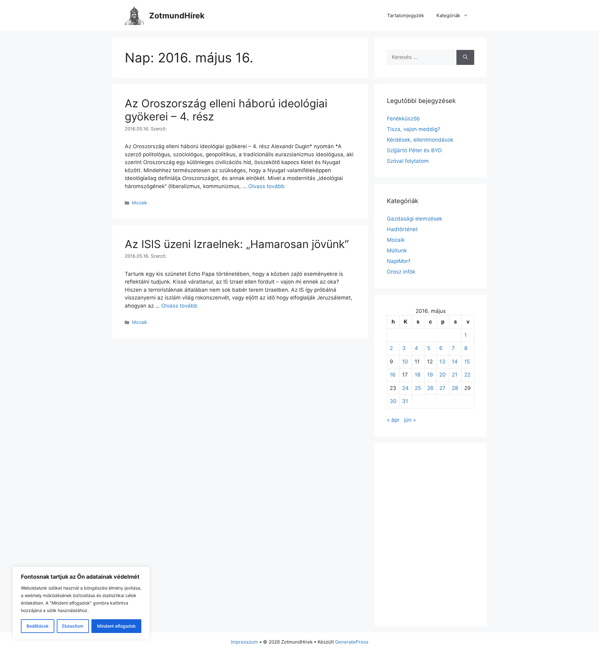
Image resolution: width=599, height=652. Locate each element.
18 (417, 375)
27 (442, 388)
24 (405, 388)
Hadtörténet (402, 229)
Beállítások (38, 626)
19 (430, 375)
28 (455, 388)
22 (467, 375)
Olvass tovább (266, 186)
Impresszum (244, 642)
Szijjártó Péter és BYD (414, 150)
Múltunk (397, 250)
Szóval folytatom (408, 161)
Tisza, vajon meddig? (413, 129)
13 (442, 361)
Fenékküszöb (403, 118)
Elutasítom (72, 626)
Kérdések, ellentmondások (420, 140)
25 (418, 388)
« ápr (393, 420)
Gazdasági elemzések (414, 219)
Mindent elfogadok (116, 626)
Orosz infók (401, 272)
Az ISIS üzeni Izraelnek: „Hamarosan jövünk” (237, 244)
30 (393, 401)
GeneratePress (351, 642)
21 (454, 375)
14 (455, 361)
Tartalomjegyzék (405, 15)
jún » (410, 420)
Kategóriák (448, 15)
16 (393, 375)
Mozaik (139, 202)
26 (430, 388)
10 (405, 361)
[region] (81, 603)
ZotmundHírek (177, 15)
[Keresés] (465, 57)
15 (467, 361)
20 (442, 375)
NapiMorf (398, 261)
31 (405, 401)
